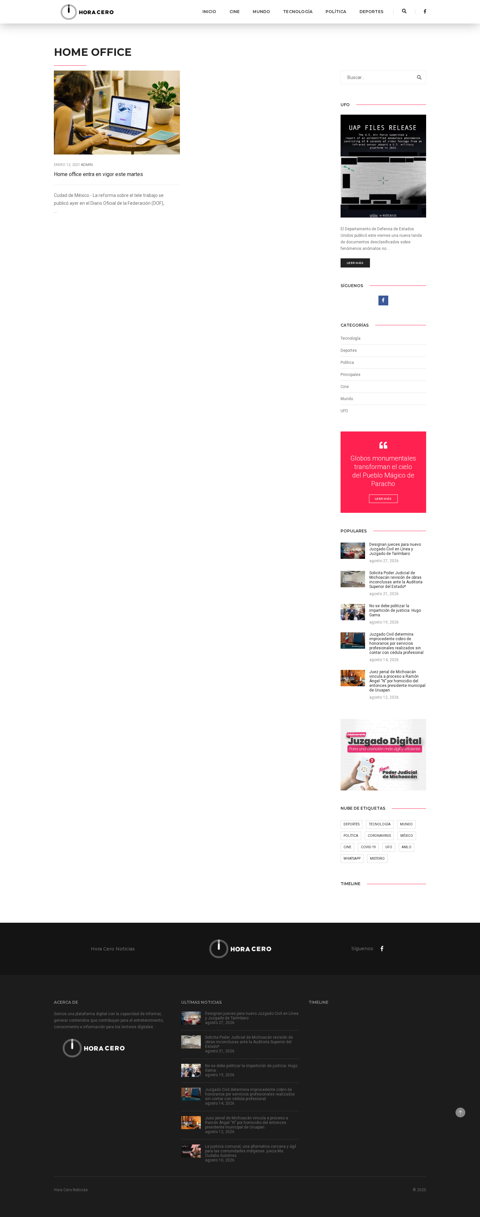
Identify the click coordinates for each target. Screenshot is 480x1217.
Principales (350, 374)
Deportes (371, 11)
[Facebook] (423, 11)
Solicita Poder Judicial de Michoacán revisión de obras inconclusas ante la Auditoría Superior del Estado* (249, 1042)
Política (336, 11)
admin (87, 165)
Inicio (209, 11)
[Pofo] (87, 12)
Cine (235, 11)
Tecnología (297, 11)
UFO (344, 411)
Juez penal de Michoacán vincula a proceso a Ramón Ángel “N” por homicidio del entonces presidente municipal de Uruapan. (246, 1122)
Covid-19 (368, 847)
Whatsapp (352, 858)
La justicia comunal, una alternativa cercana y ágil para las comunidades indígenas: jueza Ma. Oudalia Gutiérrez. (250, 1151)
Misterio (377, 858)
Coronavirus (379, 835)
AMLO (406, 847)
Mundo (261, 11)
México (406, 835)
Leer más (355, 263)
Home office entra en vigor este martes (98, 174)
